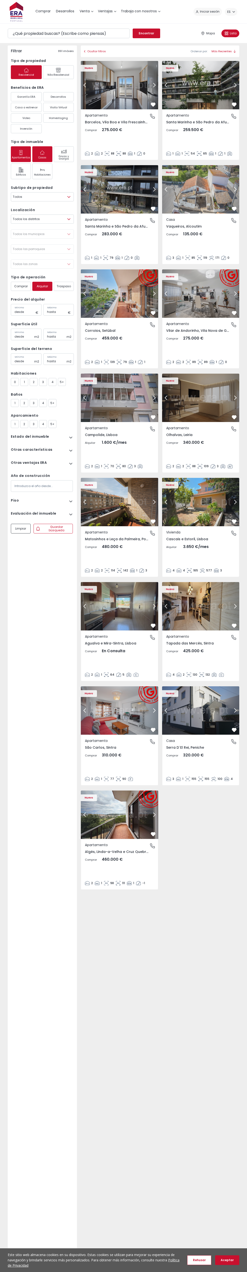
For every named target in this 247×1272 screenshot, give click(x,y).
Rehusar (199, 1260)
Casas (42, 157)
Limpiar (20, 528)
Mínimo (19, 307)
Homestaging (58, 118)
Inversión (26, 129)
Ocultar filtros (96, 51)
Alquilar (42, 286)
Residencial (26, 75)
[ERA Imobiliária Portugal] (16, 12)
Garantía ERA (26, 97)
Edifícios (21, 175)
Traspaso (64, 286)
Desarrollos (58, 97)
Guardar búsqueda (56, 528)
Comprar (21, 286)
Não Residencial (58, 75)
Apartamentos (21, 157)
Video (26, 118)
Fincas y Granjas (64, 158)
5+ (62, 382)
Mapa (210, 33)
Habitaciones (42, 175)
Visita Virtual (58, 107)
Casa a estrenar (26, 107)
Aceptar (227, 1260)
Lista (233, 33)
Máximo (51, 307)
